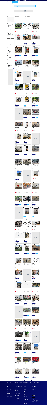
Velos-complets (11, 14)
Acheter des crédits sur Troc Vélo (18, 388)
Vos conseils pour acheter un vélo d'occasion (35, 390)
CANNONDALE (10, 34)
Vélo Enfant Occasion (17, 396)
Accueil (8, 14)
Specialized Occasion (25, 398)
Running (32, 3)
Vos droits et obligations (9, 389)
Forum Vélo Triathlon (33, 388)
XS (9, 47)
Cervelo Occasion (25, 389)
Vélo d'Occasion (16, 390)
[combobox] (10, 21)
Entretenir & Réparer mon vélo (9, 396)
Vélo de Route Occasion (17, 391)
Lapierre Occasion (25, 392)
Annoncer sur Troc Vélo (9, 398)
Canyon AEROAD (25, 403)
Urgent (9, 25)
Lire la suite (38, 18)
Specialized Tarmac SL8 (26, 401)
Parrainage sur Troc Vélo (34, 386)
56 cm (9, 44)
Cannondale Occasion (25, 388)
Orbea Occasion (25, 394)
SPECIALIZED (10, 28)
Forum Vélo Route (33, 387)
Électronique (29, 3)
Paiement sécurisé (16, 387)
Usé (9, 66)
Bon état (10, 65)
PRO (9, 45)
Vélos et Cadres (9, 3)
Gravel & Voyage (27, 0)
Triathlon (9, 51)
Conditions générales (9, 387)
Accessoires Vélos (19, 3)
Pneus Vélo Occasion (17, 398)
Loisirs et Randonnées (11, 57)
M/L (9, 46)
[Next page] (31, 380)
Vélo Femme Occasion (17, 397)
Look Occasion (25, 393)
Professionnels (10, 24)
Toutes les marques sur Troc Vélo (26, 399)
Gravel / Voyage (10, 56)
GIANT (9, 30)
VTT (9, 53)
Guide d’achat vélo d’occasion (9, 395)
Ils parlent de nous (8, 391)
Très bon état (10, 64)
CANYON (9, 32)
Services (39, 3)
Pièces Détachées (14, 3)
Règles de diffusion (9, 388)
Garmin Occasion (25, 391)
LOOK (9, 35)
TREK (9, 29)
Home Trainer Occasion (17, 400)
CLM (9, 52)
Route (14, 14)
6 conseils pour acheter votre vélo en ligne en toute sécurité (10, 394)
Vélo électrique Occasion (17, 393)
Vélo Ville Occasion (17, 395)
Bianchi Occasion (25, 386)
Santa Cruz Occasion (25, 396)
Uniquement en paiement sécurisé (11, 59)
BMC (9, 33)
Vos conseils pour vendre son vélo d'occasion (35, 391)
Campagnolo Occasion (25, 387)
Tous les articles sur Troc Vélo (9, 393)
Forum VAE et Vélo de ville (34, 389)
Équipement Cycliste (24, 3)
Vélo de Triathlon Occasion (17, 392)
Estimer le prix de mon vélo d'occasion (18, 386)
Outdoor (36, 3)
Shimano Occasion (25, 397)
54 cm (9, 43)
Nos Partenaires (8, 399)
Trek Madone (25, 402)
